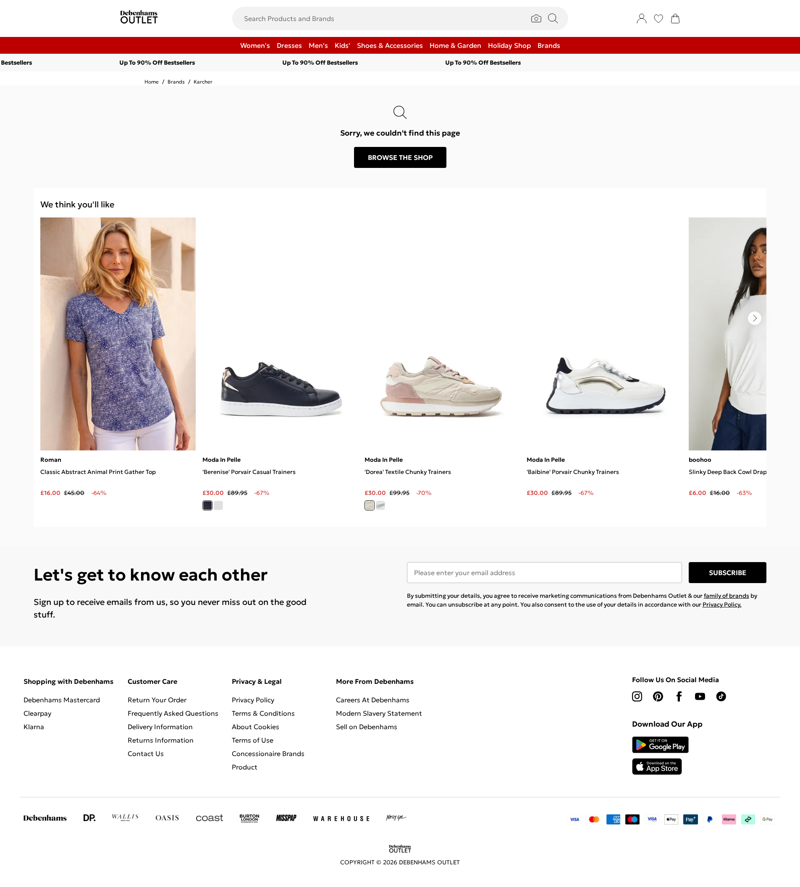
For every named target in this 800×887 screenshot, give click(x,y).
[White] (218, 505)
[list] (403, 368)
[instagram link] (637, 696)
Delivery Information (160, 726)
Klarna (34, 726)
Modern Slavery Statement (379, 713)
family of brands (726, 595)
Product (244, 767)
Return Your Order (157, 700)
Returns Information (161, 740)
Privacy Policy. (722, 604)
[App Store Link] (660, 755)
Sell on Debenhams (366, 726)
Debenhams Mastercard (62, 700)
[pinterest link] (658, 696)
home (151, 81)
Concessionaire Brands (268, 753)
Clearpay (37, 713)
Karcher (203, 81)
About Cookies (255, 726)
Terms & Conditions (263, 713)
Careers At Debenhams (372, 700)
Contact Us (146, 753)
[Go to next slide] (754, 318)
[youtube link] (700, 696)
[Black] (207, 505)
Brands (176, 81)
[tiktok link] (721, 696)
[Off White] (369, 505)
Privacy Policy (253, 700)
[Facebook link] (679, 696)
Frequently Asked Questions (173, 713)
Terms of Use (252, 740)
